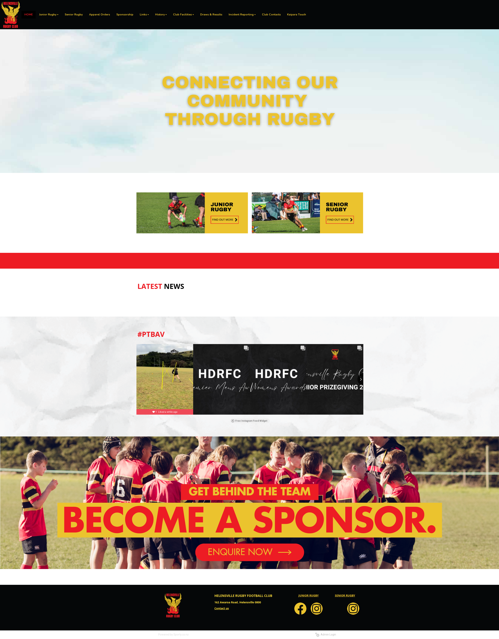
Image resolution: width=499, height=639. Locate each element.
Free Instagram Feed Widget (251, 421)
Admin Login (327, 634)
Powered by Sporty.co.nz (173, 634)
